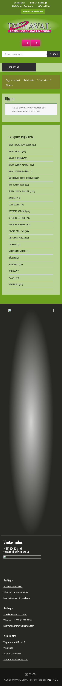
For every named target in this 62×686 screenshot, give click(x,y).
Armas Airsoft (15, 151)
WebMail (33, 674)
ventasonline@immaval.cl (16, 552)
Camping (12, 197)
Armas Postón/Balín (18, 171)
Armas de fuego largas (19, 164)
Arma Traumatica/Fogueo (20, 144)
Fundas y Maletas (16, 231)
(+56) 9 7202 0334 (12, 653)
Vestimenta (14, 284)
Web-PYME (52, 679)
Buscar (54, 54)
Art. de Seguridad (17, 184)
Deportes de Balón (17, 211)
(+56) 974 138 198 (12, 548)
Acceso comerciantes (33, 11)
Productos (13, 67)
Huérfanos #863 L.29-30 (15, 614)
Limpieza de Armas (17, 237)
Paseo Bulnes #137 (12, 586)
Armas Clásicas (16, 158)
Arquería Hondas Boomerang (22, 177)
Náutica (12, 257)
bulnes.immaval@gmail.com (17, 598)
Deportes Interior (17, 224)
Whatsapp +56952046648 (15, 592)
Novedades (13, 264)
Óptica (12, 271)
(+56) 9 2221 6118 (23, 620)
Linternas (13, 244)
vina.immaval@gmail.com (15, 659)
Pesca (11, 277)
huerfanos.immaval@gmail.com (18, 625)
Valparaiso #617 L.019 (14, 642)
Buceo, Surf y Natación (19, 191)
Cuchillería (14, 204)
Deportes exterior (17, 217)
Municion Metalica (17, 251)
